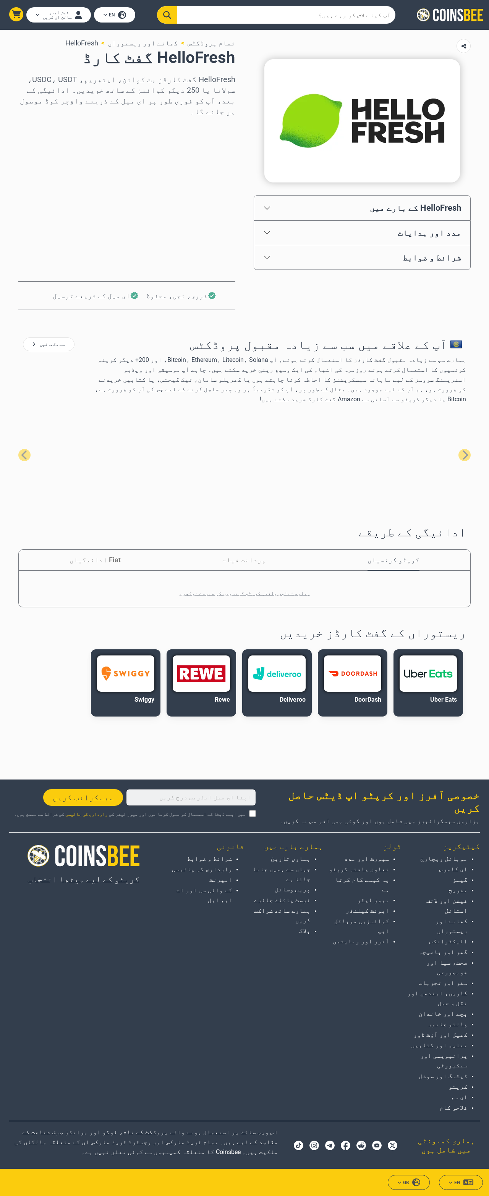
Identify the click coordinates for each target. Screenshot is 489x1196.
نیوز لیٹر (373, 900)
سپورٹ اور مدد (366, 858)
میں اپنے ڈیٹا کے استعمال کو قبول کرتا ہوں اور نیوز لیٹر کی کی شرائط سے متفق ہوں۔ (130, 814)
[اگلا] (24, 455)
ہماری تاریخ (291, 858)
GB (406, 1182)
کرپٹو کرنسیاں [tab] (393, 560)
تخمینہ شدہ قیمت (206, 193)
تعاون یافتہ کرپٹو (359, 869)
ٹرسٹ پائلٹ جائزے (282, 900)
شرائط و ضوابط (432, 257)
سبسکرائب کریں (83, 797)
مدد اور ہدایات (429, 232)
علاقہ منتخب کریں (206, 127)
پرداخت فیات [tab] (244, 560)
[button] (16, 14)
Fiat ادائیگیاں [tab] (95, 560)
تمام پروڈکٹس (211, 43)
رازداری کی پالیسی (86, 814)
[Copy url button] (464, 46)
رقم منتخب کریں (208, 160)
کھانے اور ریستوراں (143, 43)
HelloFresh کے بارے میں (415, 208)
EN (112, 15)
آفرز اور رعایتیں (361, 941)
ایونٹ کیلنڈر (367, 910)
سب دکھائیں (52, 344)
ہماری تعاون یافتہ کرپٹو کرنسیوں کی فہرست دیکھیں (245, 593)
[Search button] (167, 15)
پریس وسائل (293, 889)
